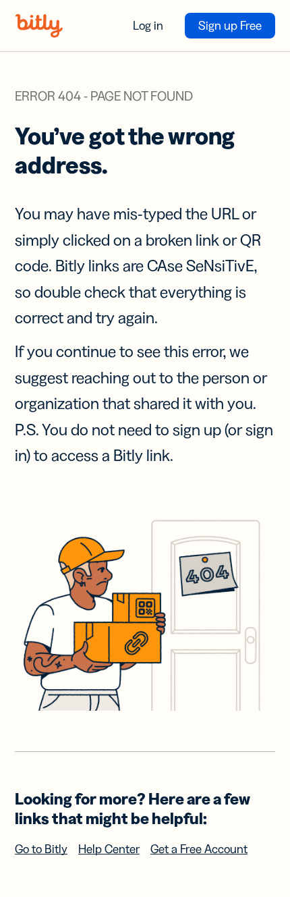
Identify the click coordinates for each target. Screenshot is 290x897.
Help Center (109, 849)
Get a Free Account (199, 849)
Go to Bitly (41, 849)
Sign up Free (230, 25)
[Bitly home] (39, 25)
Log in (148, 25)
